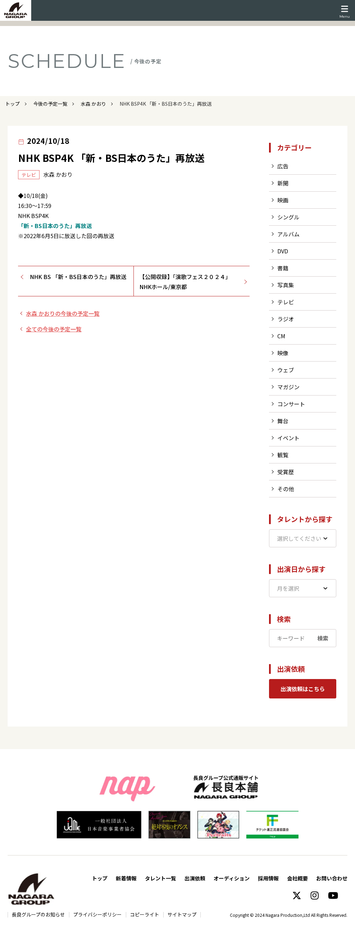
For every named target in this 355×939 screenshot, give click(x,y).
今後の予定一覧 (50, 103)
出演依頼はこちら (302, 689)
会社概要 (297, 878)
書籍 (282, 268)
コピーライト (144, 914)
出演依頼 (194, 878)
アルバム (288, 234)
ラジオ (285, 319)
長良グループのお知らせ (38, 914)
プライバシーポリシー (97, 914)
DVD (282, 251)
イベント (288, 438)
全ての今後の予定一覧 (53, 329)
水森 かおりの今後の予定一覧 (62, 313)
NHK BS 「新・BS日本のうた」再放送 (78, 276)
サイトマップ (182, 914)
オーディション (232, 878)
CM (281, 336)
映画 (282, 200)
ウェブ (285, 370)
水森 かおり (93, 103)
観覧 (282, 455)
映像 (282, 353)
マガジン (288, 387)
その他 (285, 489)
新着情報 (126, 878)
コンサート (291, 404)
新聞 (282, 183)
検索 (322, 638)
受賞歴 (285, 472)
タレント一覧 (160, 878)
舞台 (282, 421)
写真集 (285, 285)
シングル (288, 217)
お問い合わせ (331, 878)
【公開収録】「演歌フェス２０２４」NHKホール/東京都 (185, 281)
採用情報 (268, 878)
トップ (12, 103)
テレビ (285, 302)
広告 (282, 166)
